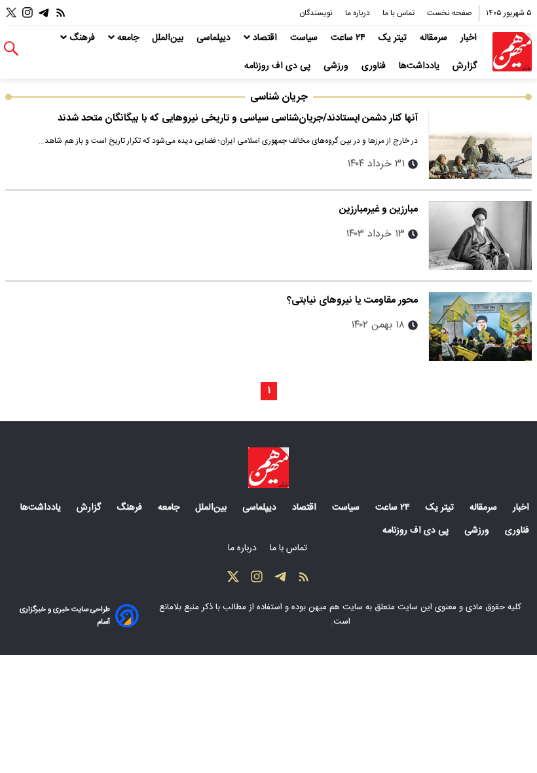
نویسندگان (317, 13)
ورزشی (337, 66)
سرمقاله (435, 38)
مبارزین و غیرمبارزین (378, 209)
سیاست (305, 38)
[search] (11, 48)
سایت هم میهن (335, 607)
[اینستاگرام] (27, 13)
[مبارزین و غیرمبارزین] (480, 235)
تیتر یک (394, 38)
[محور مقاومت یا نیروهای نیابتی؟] (480, 326)
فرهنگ (82, 38)
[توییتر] (11, 13)
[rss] (61, 13)
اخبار (469, 38)
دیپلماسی (214, 38)
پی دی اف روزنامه (278, 66)
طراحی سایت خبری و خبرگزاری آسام (65, 615)
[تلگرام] (44, 13)
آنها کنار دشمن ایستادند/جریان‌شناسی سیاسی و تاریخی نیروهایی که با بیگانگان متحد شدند (238, 118)
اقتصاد (265, 38)
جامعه (128, 38)
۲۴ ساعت (349, 38)
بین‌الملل (169, 38)
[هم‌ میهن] (268, 467)
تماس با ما (399, 13)
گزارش (466, 66)
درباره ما (358, 13)
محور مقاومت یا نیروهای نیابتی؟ (352, 300)
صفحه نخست (449, 13)
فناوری (374, 66)
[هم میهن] (512, 51)
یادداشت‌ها (420, 66)
